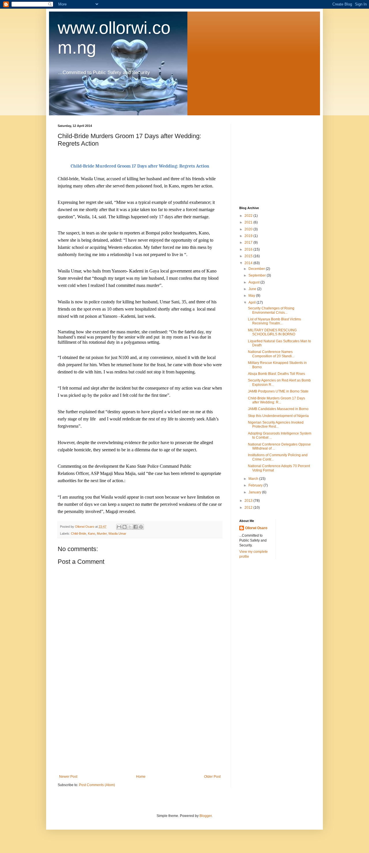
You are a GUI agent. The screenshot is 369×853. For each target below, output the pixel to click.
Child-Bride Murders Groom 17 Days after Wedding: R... (276, 400)
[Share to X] (130, 527)
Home (141, 777)
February (255, 485)
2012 (248, 508)
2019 (248, 236)
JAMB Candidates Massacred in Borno (278, 409)
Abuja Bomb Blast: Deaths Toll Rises (276, 374)
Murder (102, 533)
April (252, 302)
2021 (248, 222)
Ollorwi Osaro (256, 528)
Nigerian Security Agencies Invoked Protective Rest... (276, 424)
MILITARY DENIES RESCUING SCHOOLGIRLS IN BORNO (272, 332)
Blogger (205, 816)
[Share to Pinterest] (141, 527)
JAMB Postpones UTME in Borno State (278, 391)
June (252, 289)
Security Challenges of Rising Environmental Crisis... (271, 310)
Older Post (212, 777)
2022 (248, 216)
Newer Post (68, 777)
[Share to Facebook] (135, 527)
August (254, 282)
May (252, 296)
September (257, 275)
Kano (91, 533)
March (253, 479)
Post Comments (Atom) (97, 785)
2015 (248, 256)
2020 (248, 229)
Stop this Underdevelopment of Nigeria (278, 416)
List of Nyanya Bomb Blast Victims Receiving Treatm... (274, 321)
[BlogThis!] (124, 527)
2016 (248, 249)
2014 (248, 263)
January (255, 492)
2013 (248, 501)
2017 (248, 243)
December (257, 269)
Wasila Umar (117, 533)
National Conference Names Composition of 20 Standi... (271, 354)
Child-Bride (78, 533)
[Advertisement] (140, 731)
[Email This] (119, 527)
